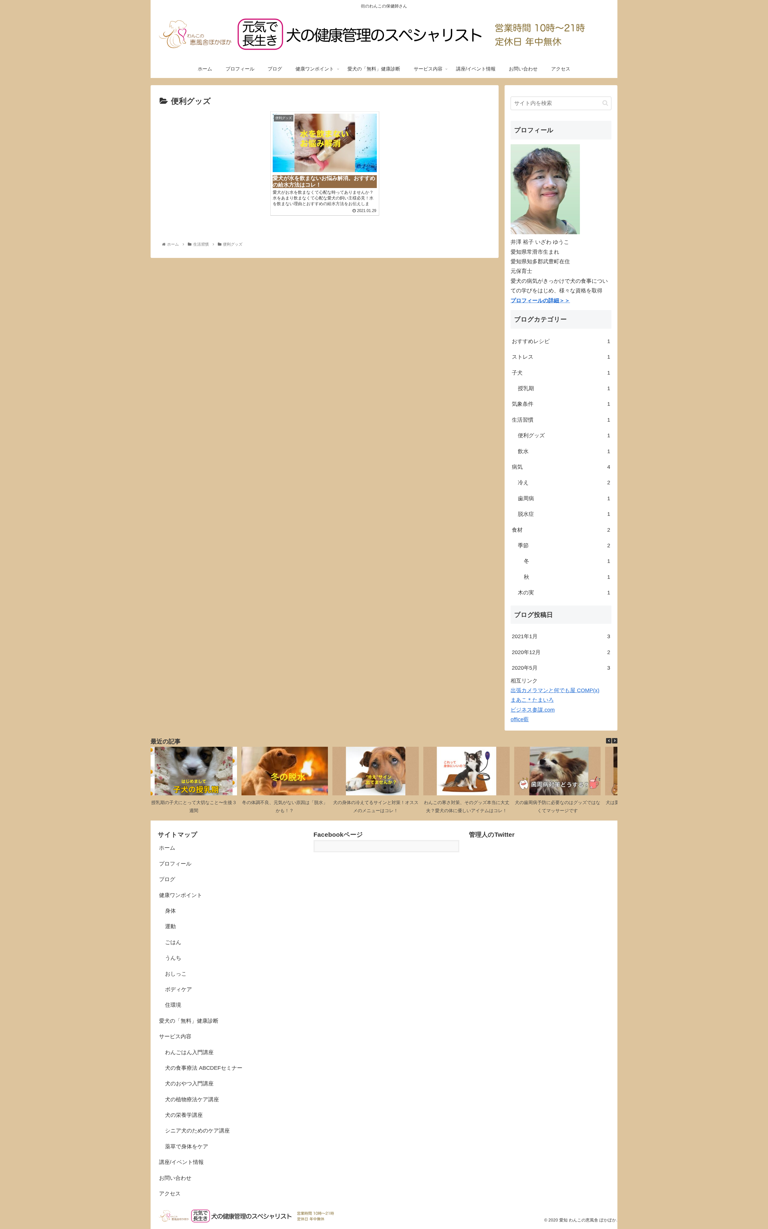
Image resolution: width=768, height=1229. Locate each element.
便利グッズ (564, 435)
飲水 (564, 451)
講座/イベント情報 (181, 1162)
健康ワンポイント (180, 895)
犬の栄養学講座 (184, 1115)
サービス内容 (175, 1036)
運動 (170, 926)
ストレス (561, 357)
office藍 (520, 719)
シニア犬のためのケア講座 (197, 1131)
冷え (564, 483)
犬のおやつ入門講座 (189, 1084)
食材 (561, 530)
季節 (564, 546)
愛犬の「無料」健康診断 (188, 1021)
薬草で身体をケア (186, 1147)
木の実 (564, 593)
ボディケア (178, 989)
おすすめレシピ (561, 341)
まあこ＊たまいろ (532, 700)
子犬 (561, 373)
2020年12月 (561, 652)
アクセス (170, 1194)
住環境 (173, 1005)
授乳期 (564, 388)
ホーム (167, 848)
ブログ (167, 879)
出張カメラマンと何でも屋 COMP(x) (555, 690)
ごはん (173, 942)
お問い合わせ (175, 1178)
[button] (605, 103)
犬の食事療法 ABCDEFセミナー (203, 1068)
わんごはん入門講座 (189, 1052)
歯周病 (564, 498)
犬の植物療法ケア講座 (192, 1099)
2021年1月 (561, 636)
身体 (170, 911)
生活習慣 (561, 420)
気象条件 (561, 404)
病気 (561, 467)
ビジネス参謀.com (533, 710)
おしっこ (176, 974)
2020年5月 (561, 668)
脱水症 (564, 514)
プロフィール (175, 864)
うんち (173, 958)
